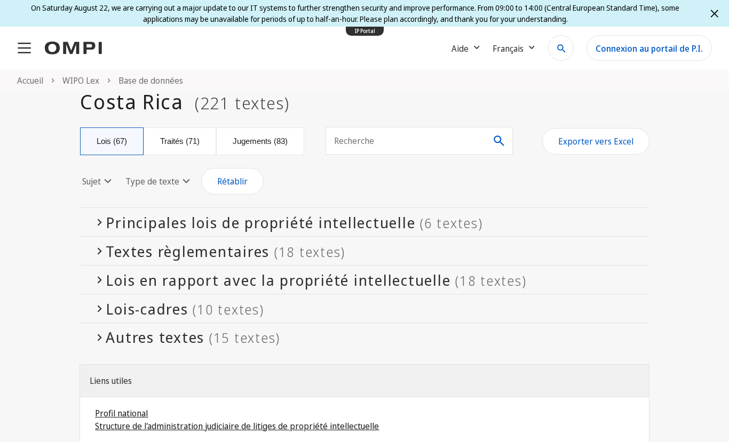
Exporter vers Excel (595, 141)
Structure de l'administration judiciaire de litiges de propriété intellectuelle (237, 426)
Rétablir (232, 181)
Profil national (121, 413)
